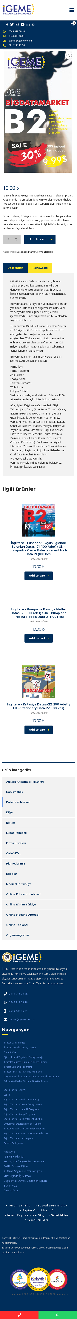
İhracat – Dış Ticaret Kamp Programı (23, 1071)
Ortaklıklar (60, 1215)
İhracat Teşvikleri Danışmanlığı (20, 1047)
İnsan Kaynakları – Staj (26, 1215)
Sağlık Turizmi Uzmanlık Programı (21, 1109)
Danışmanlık (14, 792)
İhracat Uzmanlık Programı (18, 1066)
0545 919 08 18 (17, 31)
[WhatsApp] (57, 1315)
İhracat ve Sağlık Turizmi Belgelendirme (24, 1128)
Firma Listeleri (45, 251)
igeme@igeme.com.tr (20, 40)
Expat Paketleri (16, 833)
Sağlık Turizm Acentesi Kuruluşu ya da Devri (26, 1133)
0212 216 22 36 (17, 45)
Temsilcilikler (38, 1220)
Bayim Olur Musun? (37, 1210)
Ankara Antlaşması (13, 1143)
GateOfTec (13, 853)
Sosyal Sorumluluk (52, 1205)
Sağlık (7, 1094)
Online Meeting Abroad (22, 914)
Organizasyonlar (17, 935)
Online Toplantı (17, 925)
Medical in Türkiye (18, 884)
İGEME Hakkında (14, 1156)
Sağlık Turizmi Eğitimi (15, 1089)
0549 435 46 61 (17, 36)
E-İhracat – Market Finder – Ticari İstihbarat (26, 1081)
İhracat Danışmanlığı (14, 1042)
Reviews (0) (40, 268)
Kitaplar (11, 873)
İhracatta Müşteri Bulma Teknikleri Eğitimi (25, 1062)
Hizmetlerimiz (15, 863)
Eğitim (10, 822)
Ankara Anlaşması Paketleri (25, 781)
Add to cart (38, 239)
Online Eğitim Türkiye (21, 904)
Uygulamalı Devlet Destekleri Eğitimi (22, 1123)
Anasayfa (9, 1151)
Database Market (26, 251)
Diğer (10, 812)
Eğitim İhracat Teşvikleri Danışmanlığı (23, 1057)
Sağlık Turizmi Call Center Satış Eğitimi (23, 1118)
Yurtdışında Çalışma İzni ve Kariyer (24, 1161)
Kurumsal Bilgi (20, 1205)
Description (15, 268)
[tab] (15, 268)
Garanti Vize (10, 1052)
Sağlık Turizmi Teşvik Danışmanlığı (21, 1099)
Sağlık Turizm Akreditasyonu (18, 1138)
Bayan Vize (10, 1185)
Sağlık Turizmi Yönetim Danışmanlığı (23, 1104)
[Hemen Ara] (19, 1315)
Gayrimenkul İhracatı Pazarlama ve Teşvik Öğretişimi (31, 1076)
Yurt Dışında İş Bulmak (17, 1176)
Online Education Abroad (23, 894)
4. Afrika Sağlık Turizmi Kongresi (23, 1171)
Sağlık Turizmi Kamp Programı (19, 1114)
